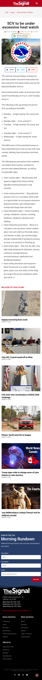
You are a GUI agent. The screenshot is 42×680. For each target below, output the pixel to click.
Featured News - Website (25, 12)
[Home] (2, 12)
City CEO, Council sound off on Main (17, 357)
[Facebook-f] (15, 675)
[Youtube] (27, 675)
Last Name (5, 562)
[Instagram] (23, 675)
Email (3, 570)
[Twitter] (19, 675)
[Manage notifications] (37, 675)
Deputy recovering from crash (15, 320)
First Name (5, 553)
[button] (5, 3)
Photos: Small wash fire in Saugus (16, 435)
